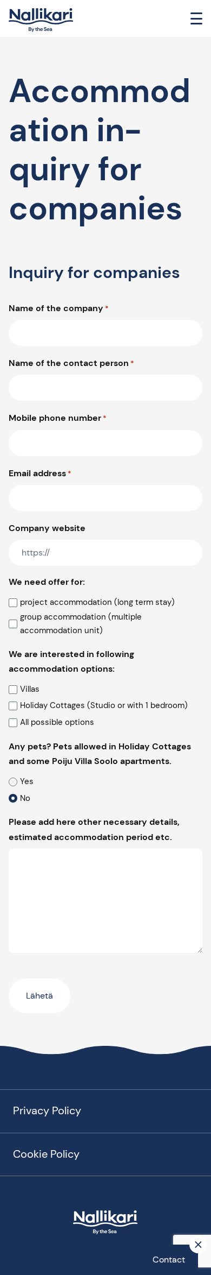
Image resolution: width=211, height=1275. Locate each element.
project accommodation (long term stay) (97, 602)
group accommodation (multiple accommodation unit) (81, 623)
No (25, 798)
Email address (40, 473)
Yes (27, 781)
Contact (169, 1259)
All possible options (57, 722)
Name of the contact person (71, 363)
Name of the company (59, 308)
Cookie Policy (46, 1154)
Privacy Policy (47, 1110)
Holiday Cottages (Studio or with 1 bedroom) (104, 705)
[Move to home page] (41, 20)
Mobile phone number (58, 418)
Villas (29, 689)
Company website (47, 528)
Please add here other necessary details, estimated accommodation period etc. (94, 829)
